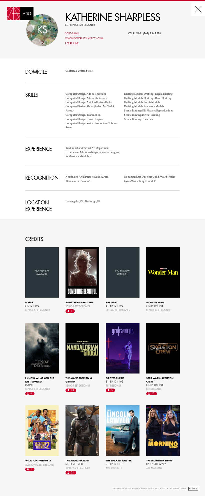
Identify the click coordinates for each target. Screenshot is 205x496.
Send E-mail (72, 34)
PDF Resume (71, 44)
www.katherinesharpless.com (84, 39)
